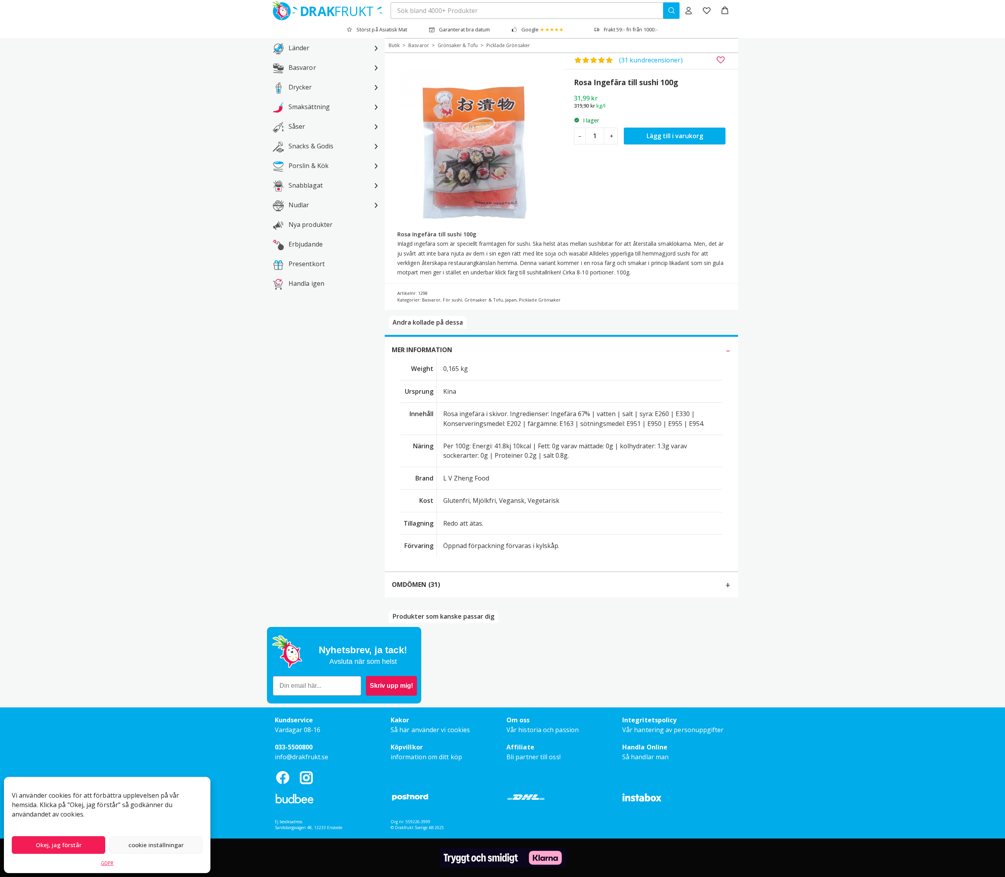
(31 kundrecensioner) (651, 60)
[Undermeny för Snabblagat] (376, 185)
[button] (725, 11)
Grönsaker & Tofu (458, 45)
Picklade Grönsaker (508, 45)
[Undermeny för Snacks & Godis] (376, 146)
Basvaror (418, 45)
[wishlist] (707, 11)
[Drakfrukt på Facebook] (283, 777)
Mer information (422, 349)
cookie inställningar (156, 845)
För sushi (452, 300)
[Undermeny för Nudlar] (376, 205)
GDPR (107, 863)
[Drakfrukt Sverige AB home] (325, 10)
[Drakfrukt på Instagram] (306, 777)
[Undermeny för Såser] (376, 126)
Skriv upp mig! (391, 685)
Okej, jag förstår (59, 845)
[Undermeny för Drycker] (376, 87)
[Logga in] (689, 11)
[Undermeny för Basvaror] (376, 67)
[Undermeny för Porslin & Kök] (376, 165)
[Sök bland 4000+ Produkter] (671, 10)
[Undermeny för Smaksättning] (376, 106)
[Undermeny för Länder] (376, 48)
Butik (394, 45)
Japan (511, 300)
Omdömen (416, 584)
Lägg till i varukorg (675, 136)
